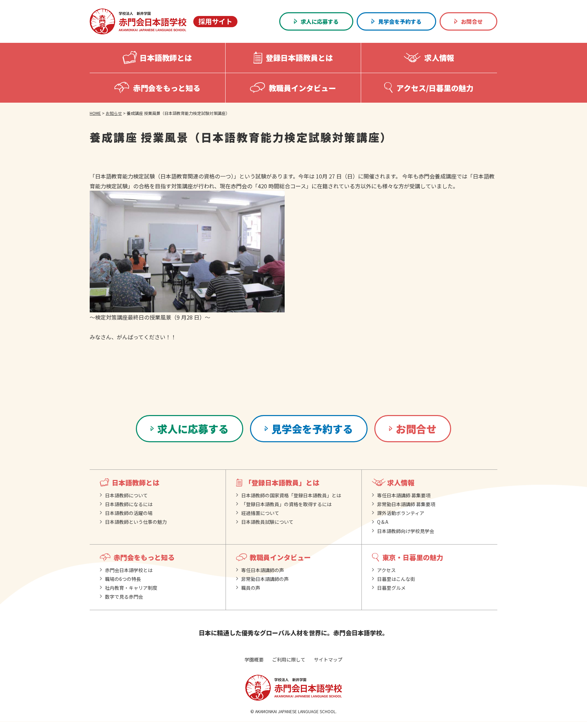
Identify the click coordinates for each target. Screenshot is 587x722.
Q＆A (382, 521)
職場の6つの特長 (123, 578)
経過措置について (260, 513)
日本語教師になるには (129, 504)
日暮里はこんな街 (396, 578)
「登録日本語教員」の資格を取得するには (286, 504)
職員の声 (250, 587)
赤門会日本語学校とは (129, 570)
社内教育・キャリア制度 (131, 587)
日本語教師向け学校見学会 (405, 531)
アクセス (386, 570)
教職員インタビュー (280, 557)
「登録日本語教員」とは (282, 482)
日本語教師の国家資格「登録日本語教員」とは (291, 495)
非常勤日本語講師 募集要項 (406, 504)
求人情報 (400, 482)
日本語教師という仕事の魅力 (136, 521)
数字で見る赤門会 (124, 596)
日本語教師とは (135, 482)
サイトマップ (328, 659)
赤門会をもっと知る (144, 557)
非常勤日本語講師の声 (265, 578)
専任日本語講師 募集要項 (403, 495)
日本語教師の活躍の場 (129, 513)
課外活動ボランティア (400, 513)
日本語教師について (126, 495)
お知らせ (114, 113)
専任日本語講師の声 (262, 570)
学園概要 (254, 659)
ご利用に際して (288, 659)
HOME (95, 113)
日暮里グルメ (391, 587)
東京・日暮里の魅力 (412, 557)
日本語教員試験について (267, 521)
